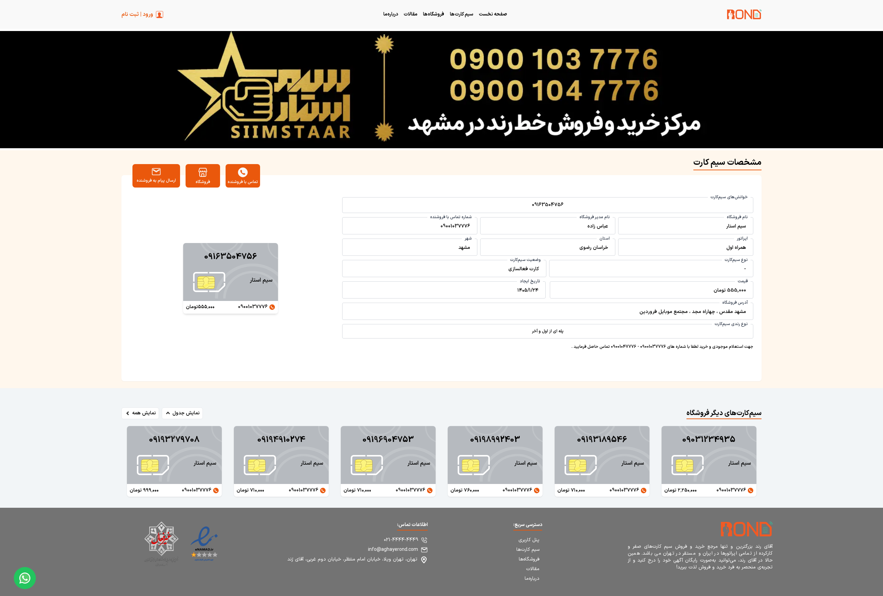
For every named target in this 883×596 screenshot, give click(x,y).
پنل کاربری (528, 540)
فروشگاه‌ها (433, 14)
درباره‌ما (390, 14)
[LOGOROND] (744, 15)
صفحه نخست (493, 14)
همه (144, 413)
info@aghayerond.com (393, 549)
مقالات (410, 14)
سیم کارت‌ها (461, 14)
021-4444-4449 (401, 540)
